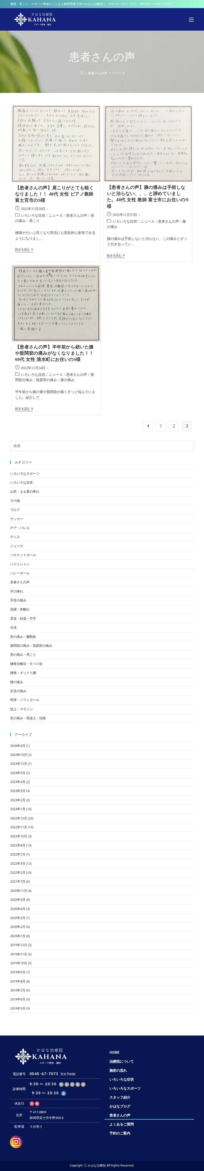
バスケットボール (23, 555)
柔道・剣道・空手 (23, 618)
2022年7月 (17, 854)
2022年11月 (18, 827)
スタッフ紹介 (119, 1097)
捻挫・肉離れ (20, 609)
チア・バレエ (20, 527)
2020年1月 (17, 936)
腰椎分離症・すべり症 (26, 663)
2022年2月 (17, 872)
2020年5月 (17, 899)
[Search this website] (102, 445)
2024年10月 (18, 754)
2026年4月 (17, 745)
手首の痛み (18, 600)
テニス (15, 536)
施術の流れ (118, 1070)
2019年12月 (18, 945)
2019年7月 (17, 990)
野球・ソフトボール (24, 700)
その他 (15, 500)
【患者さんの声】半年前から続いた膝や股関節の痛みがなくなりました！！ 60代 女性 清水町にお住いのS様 (54, 353)
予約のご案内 (119, 1133)
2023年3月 (17, 790)
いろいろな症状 (33, 215)
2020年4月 (17, 909)
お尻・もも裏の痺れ (24, 491)
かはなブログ (119, 1106)
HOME (114, 1052)
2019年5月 (17, 1008)
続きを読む (24, 249)
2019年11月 (18, 954)
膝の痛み (67, 380)
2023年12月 (18, 763)
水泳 (13, 627)
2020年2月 (17, 926)
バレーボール (20, 573)
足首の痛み (18, 691)
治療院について (121, 1061)
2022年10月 (18, 836)
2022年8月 (17, 845)
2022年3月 (17, 863)
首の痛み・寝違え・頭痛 (28, 718)
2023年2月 (17, 800)
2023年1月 (17, 809)
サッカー (16, 519)
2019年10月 (18, 963)
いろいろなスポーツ (24, 473)
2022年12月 (18, 818)
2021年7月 (17, 881)
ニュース (56, 215)
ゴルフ (15, 509)
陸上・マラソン (21, 709)
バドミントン (20, 564)
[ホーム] (81, 73)
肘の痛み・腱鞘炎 (23, 636)
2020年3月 (17, 917)
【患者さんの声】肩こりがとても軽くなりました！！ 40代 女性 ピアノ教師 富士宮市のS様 (54, 194)
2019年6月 (17, 999)
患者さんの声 (76, 215)
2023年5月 (17, 773)
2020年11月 (18, 890)
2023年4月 (17, 782)
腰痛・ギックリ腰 (23, 672)
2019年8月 (17, 981)
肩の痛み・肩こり (23, 654)
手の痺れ (16, 591)
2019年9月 (17, 972)
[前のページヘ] (148, 426)
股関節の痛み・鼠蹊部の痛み (31, 645)
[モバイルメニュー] (191, 19)
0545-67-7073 (118, 4)
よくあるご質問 (121, 1124)
